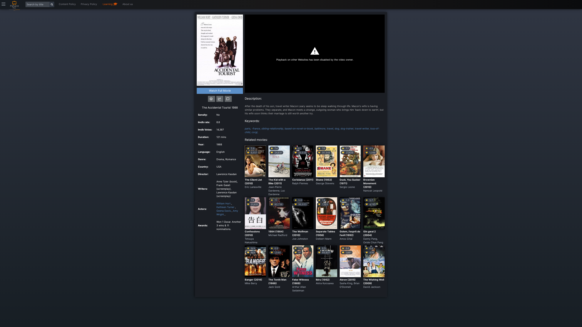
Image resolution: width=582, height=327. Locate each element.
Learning (108, 4)
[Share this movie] (219, 99)
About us (127, 4)
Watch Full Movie (220, 90)
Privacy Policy (89, 4)
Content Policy (67, 4)
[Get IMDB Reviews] (211, 99)
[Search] (51, 4)
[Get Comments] (228, 99)
